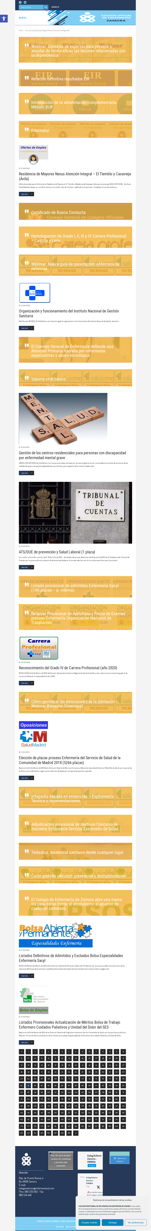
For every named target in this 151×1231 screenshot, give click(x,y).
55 (69, 1072)
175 (123, 1119)
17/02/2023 (25, 752)
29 (110, 1058)
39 (69, 1065)
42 (89, 1065)
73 (82, 1079)
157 (110, 1112)
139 (96, 1106)
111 (123, 1092)
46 (116, 1065)
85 (55, 1085)
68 (49, 1079)
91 (96, 1085)
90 (89, 1085)
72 (76, 1079)
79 (123, 1079)
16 (21, 1058)
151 (69, 1112)
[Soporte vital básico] (75, 377)
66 (35, 1079)
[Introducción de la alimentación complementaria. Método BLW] (75, 103)
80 (21, 1085)
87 (69, 1085)
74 (89, 1079)
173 (110, 1119)
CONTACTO (55, 7)
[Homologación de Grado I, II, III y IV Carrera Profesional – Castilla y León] (75, 237)
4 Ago (88, 1186)
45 (110, 1065)
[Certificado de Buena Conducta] (75, 211)
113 (28, 1099)
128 (21, 1106)
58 (89, 1072)
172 (103, 1119)
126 (116, 1099)
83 (42, 1085)
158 (116, 1112)
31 (123, 1058)
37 (55, 1065)
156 (103, 1112)
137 (83, 1106)
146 (35, 1112)
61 (110, 1072)
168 (76, 1119)
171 (96, 1119)
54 (62, 1072)
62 (117, 1072)
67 (42, 1079)
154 (89, 1112)
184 (76, 1126)
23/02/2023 (25, 305)
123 (96, 1099)
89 (83, 1085)
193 (28, 1133)
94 (117, 1085)
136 (76, 1106)
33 (28, 1065)
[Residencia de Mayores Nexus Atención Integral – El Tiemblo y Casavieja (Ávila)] (75, 155)
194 (35, 1133)
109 (109, 1092)
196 (48, 1133)
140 (103, 1106)
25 (82, 1058)
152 (76, 1112)
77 (110, 1079)
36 (49, 1065)
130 (35, 1106)
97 (28, 1092)
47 (123, 1065)
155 (96, 1112)
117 (55, 1099)
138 (89, 1106)
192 (21, 1133)
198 (62, 1133)
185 (83, 1126)
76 (103, 1079)
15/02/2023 (25, 950)
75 (96, 1079)
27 (96, 1058)
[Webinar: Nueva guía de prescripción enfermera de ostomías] (75, 265)
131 (42, 1106)
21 (55, 1058)
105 (82, 1092)
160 (21, 1119)
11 (96, 1051)
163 (42, 1119)
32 (21, 1065)
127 (123, 1099)
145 (28, 1112)
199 (69, 1133)
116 (49, 1099)
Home (21, 30)
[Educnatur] (75, 129)
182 (62, 1126)
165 (55, 1119)
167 (69, 1119)
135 (69, 1106)
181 (55, 1126)
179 (42, 1126)
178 (35, 1126)
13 (109, 1051)
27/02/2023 (25, 168)
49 (28, 1072)
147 (42, 1112)
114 (35, 1099)
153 (83, 1112)
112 (21, 1099)
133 (55, 1106)
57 (82, 1072)
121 (82, 1099)
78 (116, 1079)
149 (55, 1112)
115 (42, 1099)
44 (103, 1065)
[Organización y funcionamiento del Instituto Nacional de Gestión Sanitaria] (75, 293)
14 (116, 1051)
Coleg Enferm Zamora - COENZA (91, 1180)
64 (21, 1079)
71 (69, 1079)
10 (89, 1051)
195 (42, 1133)
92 (103, 1085)
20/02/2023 (25, 662)
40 (76, 1065)
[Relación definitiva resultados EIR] (75, 77)
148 (49, 1112)
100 (48, 1092)
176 (21, 1126)
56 (76, 1072)
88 (76, 1085)
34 (35, 1065)
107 (96, 1092)
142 (116, 1106)
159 (123, 1112)
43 (96, 1065)
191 (123, 1126)
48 (21, 1072)
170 (89, 1119)
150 (62, 1112)
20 (49, 1058)
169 (82, 1119)
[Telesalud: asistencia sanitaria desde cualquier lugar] (75, 851)
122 (89, 1099)
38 (62, 1065)
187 (96, 1126)
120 (76, 1099)
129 (28, 1106)
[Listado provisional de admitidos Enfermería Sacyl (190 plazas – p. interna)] (75, 586)
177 (28, 1126)
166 (62, 1119)
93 (110, 1085)
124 (103, 1099)
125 (110, 1099)
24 (76, 1058)
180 (48, 1126)
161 (28, 1119)
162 (35, 1119)
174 (116, 1119)
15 (123, 1051)
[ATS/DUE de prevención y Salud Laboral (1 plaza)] (75, 513)
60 (103, 1072)
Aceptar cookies (89, 1222)
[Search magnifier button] (45, 7)
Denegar (113, 1222)
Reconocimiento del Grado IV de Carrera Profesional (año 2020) (68, 668)
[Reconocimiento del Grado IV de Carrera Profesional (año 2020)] (75, 648)
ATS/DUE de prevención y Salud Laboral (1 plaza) (57, 552)
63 (123, 1072)
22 (62, 1058)
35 (42, 1065)
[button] (4, 18)
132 (49, 1106)
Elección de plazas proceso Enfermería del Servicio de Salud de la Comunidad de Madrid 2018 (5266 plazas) (69, 760)
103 (69, 1092)
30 (116, 1058)
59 (96, 1072)
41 (82, 1065)
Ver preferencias (136, 1222)
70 (62, 1079)
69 (55, 1079)
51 (42, 1072)
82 (35, 1085)
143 (123, 1106)
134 (62, 1106)
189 (110, 1126)
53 (55, 1072)
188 (103, 1126)
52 (49, 1072)
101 (55, 1092)
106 (89, 1092)
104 (76, 1092)
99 (42, 1092)
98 (35, 1092)
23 (69, 1058)
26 (89, 1058)
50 (35, 1072)
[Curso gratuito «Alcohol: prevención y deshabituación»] (75, 874)
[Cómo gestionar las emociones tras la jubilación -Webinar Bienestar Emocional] (75, 702)
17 (28, 1058)
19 (42, 1058)
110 (116, 1092)
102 (62, 1092)
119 (69, 1099)
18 (35, 1058)
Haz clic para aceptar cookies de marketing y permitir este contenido (61, 1160)
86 (62, 1085)
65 (28, 1079)
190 (116, 1126)
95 (123, 1085)
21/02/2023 (25, 447)
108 (103, 1092)
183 (69, 1126)
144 (21, 1112)
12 (103, 1051)
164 (48, 1119)
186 (89, 1126)
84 (49, 1085)
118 (62, 1099)
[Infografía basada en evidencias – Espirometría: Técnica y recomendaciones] (75, 797)
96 (21, 1092)
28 (103, 1058)
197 (55, 1133)
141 (110, 1106)
